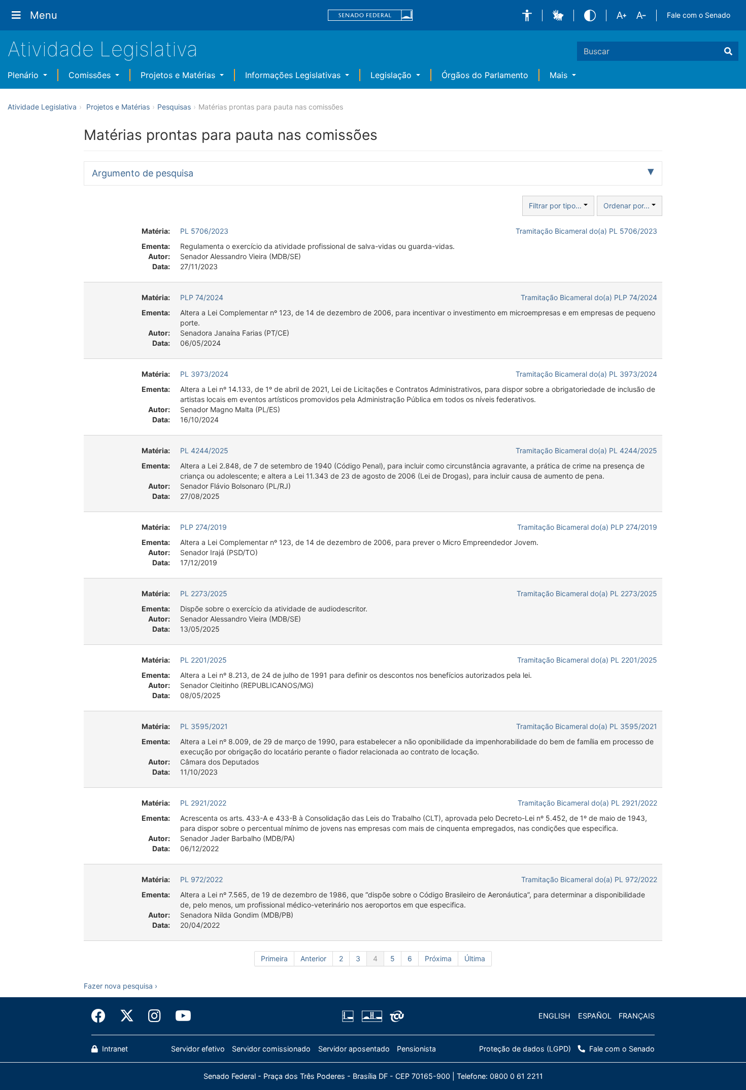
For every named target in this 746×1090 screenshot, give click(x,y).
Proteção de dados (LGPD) (525, 1048)
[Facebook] (102, 1016)
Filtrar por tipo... (556, 205)
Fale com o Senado (698, 15)
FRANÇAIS (637, 1015)
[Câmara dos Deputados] (349, 1016)
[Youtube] (179, 1016)
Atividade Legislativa (103, 49)
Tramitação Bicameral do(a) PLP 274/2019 (587, 527)
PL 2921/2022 (203, 802)
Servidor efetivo (198, 1048)
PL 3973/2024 (204, 374)
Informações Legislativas (294, 75)
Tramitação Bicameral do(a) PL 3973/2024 (586, 374)
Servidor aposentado (354, 1048)
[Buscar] (728, 51)
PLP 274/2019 (203, 527)
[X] (127, 1016)
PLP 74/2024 (201, 297)
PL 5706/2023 (204, 231)
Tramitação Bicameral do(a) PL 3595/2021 (586, 726)
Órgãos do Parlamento (485, 75)
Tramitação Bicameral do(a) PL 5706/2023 (586, 231)
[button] (527, 15)
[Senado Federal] (370, 15)
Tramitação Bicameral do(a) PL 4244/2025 (586, 450)
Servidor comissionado (271, 1048)
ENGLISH (554, 1015)
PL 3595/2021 (204, 726)
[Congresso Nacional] (371, 1016)
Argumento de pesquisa (142, 173)
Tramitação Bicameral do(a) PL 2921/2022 (587, 802)
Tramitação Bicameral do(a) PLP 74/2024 (589, 297)
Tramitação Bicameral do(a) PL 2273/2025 (587, 593)
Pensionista (416, 1048)
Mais (560, 75)
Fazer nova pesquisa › (120, 986)
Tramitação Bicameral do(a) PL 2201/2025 (587, 660)
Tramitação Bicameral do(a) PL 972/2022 (589, 879)
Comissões (91, 75)
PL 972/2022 (201, 879)
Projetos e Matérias (179, 75)
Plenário (24, 75)
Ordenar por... (627, 205)
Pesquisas (174, 106)
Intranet (114, 1048)
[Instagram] (154, 1016)
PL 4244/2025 (204, 450)
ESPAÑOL (595, 1015)
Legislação (392, 75)
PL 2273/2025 (203, 593)
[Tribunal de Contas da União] (395, 1016)
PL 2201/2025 (203, 660)
